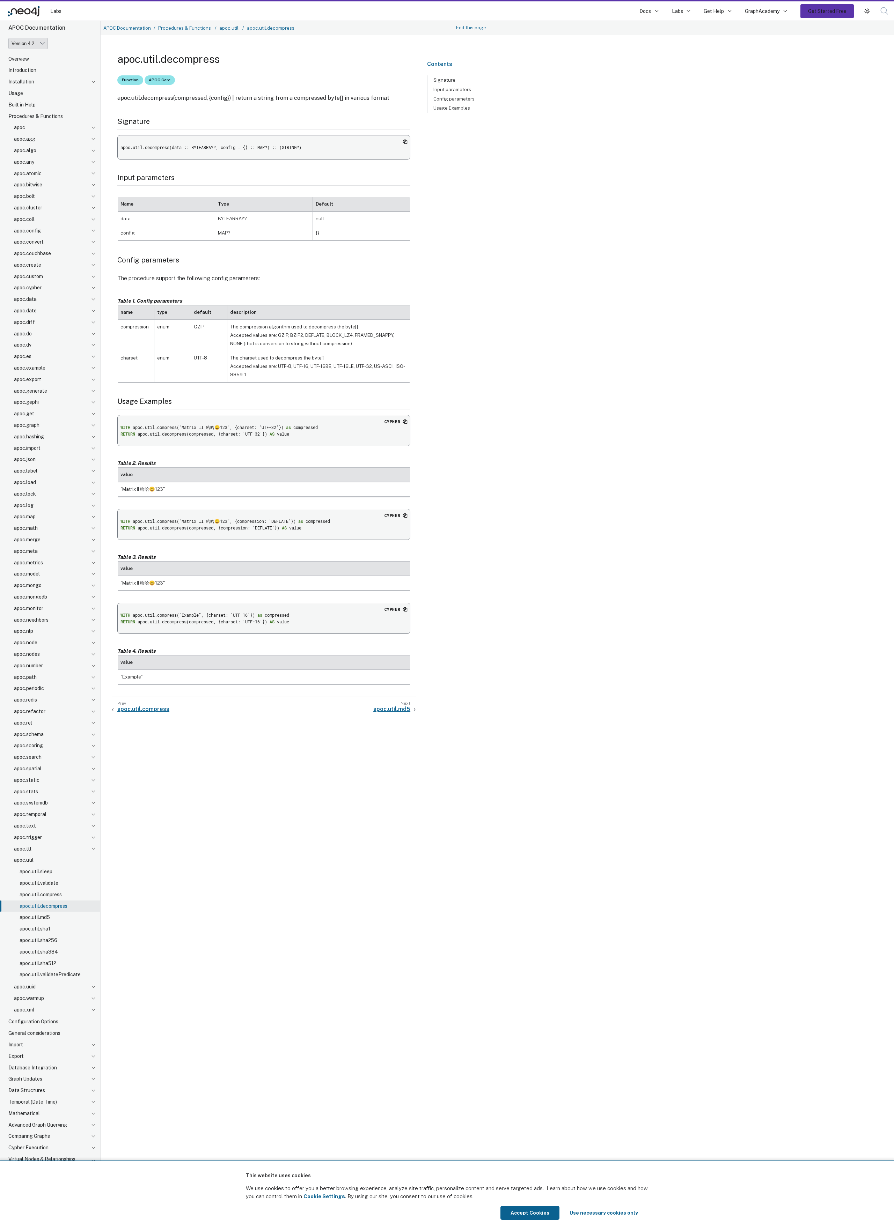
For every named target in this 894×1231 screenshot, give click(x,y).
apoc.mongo (28, 585)
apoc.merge (27, 540)
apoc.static (26, 780)
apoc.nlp (23, 631)
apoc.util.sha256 (38, 940)
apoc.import (27, 448)
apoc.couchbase (32, 254)
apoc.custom (28, 277)
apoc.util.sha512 (38, 963)
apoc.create (27, 265)
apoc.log (24, 506)
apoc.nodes (27, 654)
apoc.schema (29, 734)
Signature (444, 80)
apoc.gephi (26, 402)
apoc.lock (25, 494)
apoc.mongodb (30, 597)
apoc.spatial (28, 769)
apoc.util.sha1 (35, 929)
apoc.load (25, 482)
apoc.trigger (28, 837)
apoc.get (24, 414)
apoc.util (24, 860)
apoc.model (27, 574)
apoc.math (26, 528)
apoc (19, 128)
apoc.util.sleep (36, 872)
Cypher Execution (28, 1148)
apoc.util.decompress (43, 906)
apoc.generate (30, 391)
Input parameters (452, 89)
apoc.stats (26, 791)
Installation (21, 82)
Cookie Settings (324, 1196)
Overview (18, 59)
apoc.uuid (25, 987)
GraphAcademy (762, 11)
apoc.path (25, 677)
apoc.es (22, 356)
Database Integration (32, 1068)
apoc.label (25, 471)
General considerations (34, 1033)
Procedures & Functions (35, 116)
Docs (645, 11)
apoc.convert (29, 242)
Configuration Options (33, 1022)
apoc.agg (24, 139)
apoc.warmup (29, 998)
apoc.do (23, 334)
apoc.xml (24, 1010)
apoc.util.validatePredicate (50, 975)
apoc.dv (22, 345)
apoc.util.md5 (35, 917)
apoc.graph (26, 425)
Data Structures (26, 1090)
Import (15, 1045)
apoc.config (27, 230)
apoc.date (25, 311)
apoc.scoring (28, 746)
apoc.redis (25, 700)
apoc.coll (24, 219)
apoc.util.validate (39, 883)
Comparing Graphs (29, 1136)
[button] (867, 11)
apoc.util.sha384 (39, 952)
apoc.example (29, 368)
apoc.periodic (29, 688)
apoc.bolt (24, 196)
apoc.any (24, 162)
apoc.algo (25, 151)
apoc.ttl (22, 849)
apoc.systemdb (31, 803)
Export (16, 1056)
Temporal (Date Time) (32, 1102)
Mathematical (24, 1114)
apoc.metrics (28, 563)
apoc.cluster (28, 208)
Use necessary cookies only (604, 1213)
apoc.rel (23, 723)
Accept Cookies (530, 1213)
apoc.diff (24, 322)
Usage (15, 93)
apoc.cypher (28, 288)
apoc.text (25, 826)
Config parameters (454, 99)
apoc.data (25, 299)
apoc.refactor (29, 711)
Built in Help (22, 105)
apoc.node (25, 643)
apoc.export (27, 380)
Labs (55, 11)
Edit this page (471, 27)
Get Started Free (827, 11)
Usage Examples (451, 108)
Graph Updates (25, 1079)
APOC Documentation (127, 28)
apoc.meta (26, 551)
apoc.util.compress (41, 895)
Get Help (714, 11)
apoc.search (28, 757)
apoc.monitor (28, 608)
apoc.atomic (28, 173)
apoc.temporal (30, 814)
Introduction (22, 70)
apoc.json (25, 459)
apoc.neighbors (31, 620)
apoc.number (28, 666)
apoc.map (25, 517)
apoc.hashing (29, 437)
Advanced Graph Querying (37, 1125)
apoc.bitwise (28, 185)
